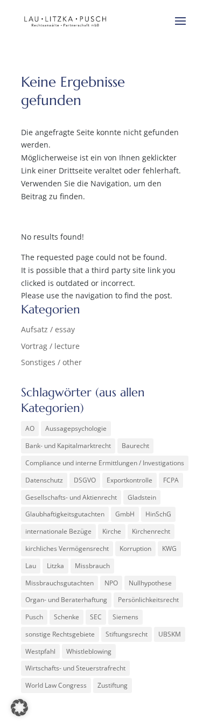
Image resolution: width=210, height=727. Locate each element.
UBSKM (169, 634)
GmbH (125, 514)
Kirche (111, 531)
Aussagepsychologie (76, 428)
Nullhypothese (150, 583)
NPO (111, 583)
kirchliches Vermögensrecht (67, 548)
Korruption (135, 548)
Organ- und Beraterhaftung (66, 599)
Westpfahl (40, 651)
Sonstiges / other (51, 362)
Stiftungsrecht (127, 634)
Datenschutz (44, 480)
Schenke (66, 616)
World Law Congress (56, 685)
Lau (30, 565)
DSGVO (85, 480)
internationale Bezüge (58, 531)
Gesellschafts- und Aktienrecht (71, 497)
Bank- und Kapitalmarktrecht (68, 445)
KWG (169, 548)
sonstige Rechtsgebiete (60, 634)
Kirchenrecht (151, 531)
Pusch (34, 616)
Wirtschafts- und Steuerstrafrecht (75, 668)
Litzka (55, 565)
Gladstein (142, 497)
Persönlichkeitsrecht (148, 599)
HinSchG (158, 514)
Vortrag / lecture (50, 346)
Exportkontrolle (129, 480)
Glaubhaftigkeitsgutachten (64, 514)
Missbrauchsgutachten (59, 583)
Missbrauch (92, 565)
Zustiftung (112, 685)
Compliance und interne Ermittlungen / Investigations (104, 462)
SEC (96, 616)
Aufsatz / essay (48, 329)
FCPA (171, 480)
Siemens (125, 616)
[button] (19, 707)
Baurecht (135, 445)
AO (29, 428)
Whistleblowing (88, 651)
